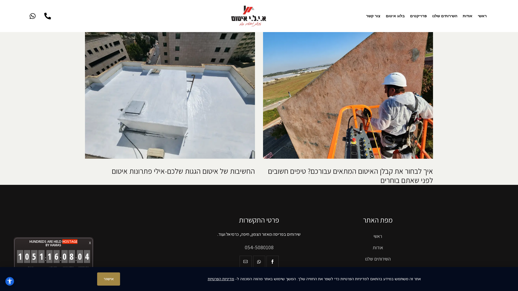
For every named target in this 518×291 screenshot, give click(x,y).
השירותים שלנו (444, 16)
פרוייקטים (418, 16)
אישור (109, 278)
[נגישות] (9, 281)
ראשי (482, 16)
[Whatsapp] (32, 16)
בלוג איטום (395, 16)
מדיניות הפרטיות (221, 278)
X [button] (90, 243)
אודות (467, 16)
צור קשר (373, 16)
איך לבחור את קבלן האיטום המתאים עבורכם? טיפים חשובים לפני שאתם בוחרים (350, 176)
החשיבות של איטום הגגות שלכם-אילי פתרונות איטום (183, 171)
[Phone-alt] (47, 16)
